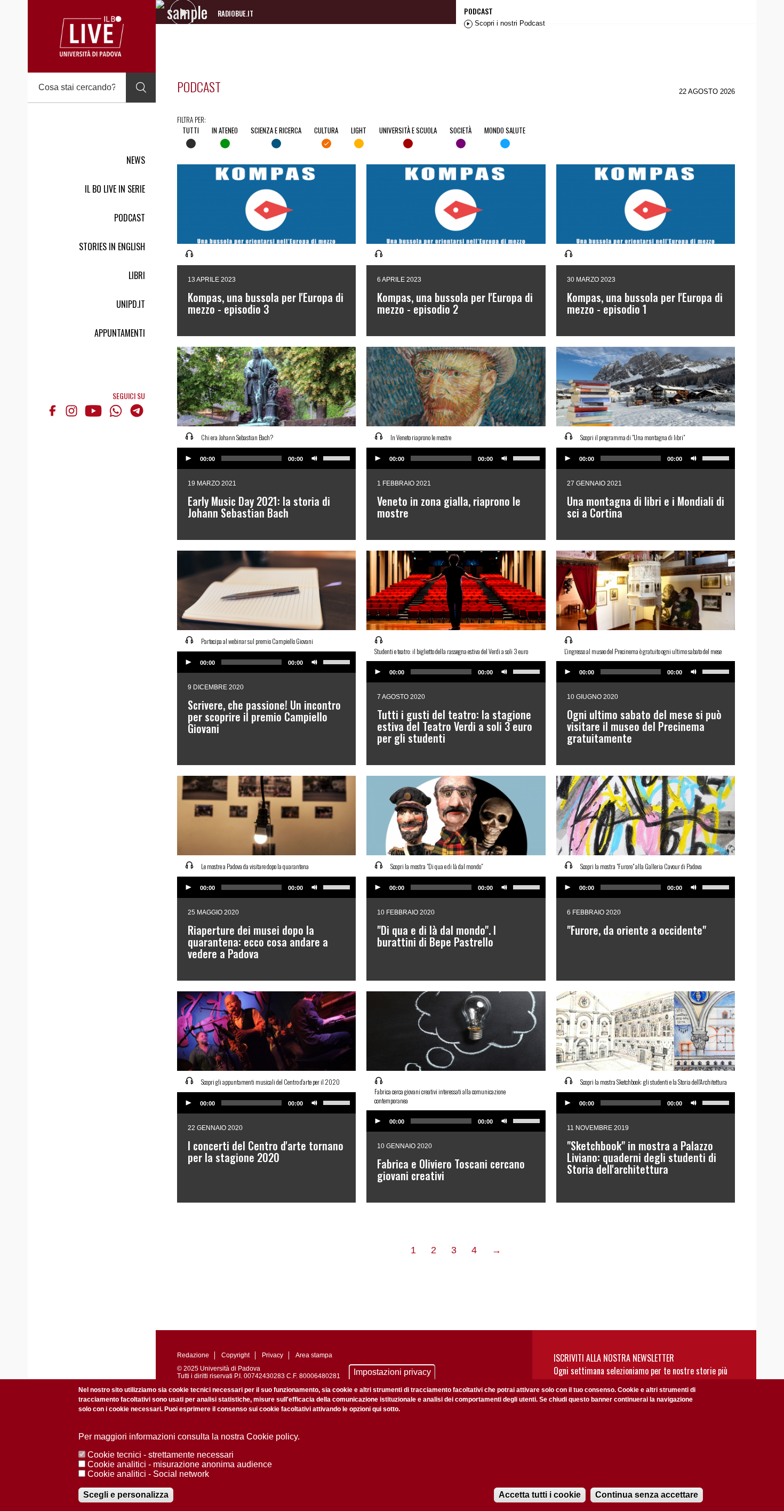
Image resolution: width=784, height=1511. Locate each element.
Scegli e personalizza (126, 1494)
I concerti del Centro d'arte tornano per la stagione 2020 (265, 1151)
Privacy (272, 1355)
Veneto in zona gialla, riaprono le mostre (449, 507)
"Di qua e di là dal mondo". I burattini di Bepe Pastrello (436, 936)
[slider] (338, 457)
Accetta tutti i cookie (540, 1494)
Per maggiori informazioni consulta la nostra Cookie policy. (189, 1436)
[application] (266, 458)
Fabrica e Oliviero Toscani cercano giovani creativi (451, 1169)
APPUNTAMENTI (119, 333)
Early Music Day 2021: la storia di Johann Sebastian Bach (259, 507)
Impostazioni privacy (392, 1372)
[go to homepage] (92, 36)
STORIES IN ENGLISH (112, 246)
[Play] (188, 458)
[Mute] (314, 458)
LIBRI (137, 275)
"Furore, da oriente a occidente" (636, 930)
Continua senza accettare (646, 1494)
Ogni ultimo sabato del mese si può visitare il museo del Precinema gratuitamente (644, 726)
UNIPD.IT (130, 304)
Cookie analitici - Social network (148, 1473)
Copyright (235, 1355)
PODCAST (129, 217)
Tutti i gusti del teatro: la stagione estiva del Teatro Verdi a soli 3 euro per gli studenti (454, 726)
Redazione (193, 1355)
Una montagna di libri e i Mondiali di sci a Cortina (645, 507)
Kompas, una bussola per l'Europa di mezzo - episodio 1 (645, 303)
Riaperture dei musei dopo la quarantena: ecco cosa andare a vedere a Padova (258, 941)
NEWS (135, 160)
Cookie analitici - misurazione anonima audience (179, 1464)
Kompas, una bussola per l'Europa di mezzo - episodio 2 (455, 303)
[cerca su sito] (141, 87)
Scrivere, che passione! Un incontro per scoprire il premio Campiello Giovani (264, 716)
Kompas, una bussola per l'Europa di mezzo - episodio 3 (265, 303)
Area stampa (313, 1355)
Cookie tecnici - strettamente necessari (160, 1454)
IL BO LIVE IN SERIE (115, 188)
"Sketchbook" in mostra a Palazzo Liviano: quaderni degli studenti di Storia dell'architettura (641, 1157)
